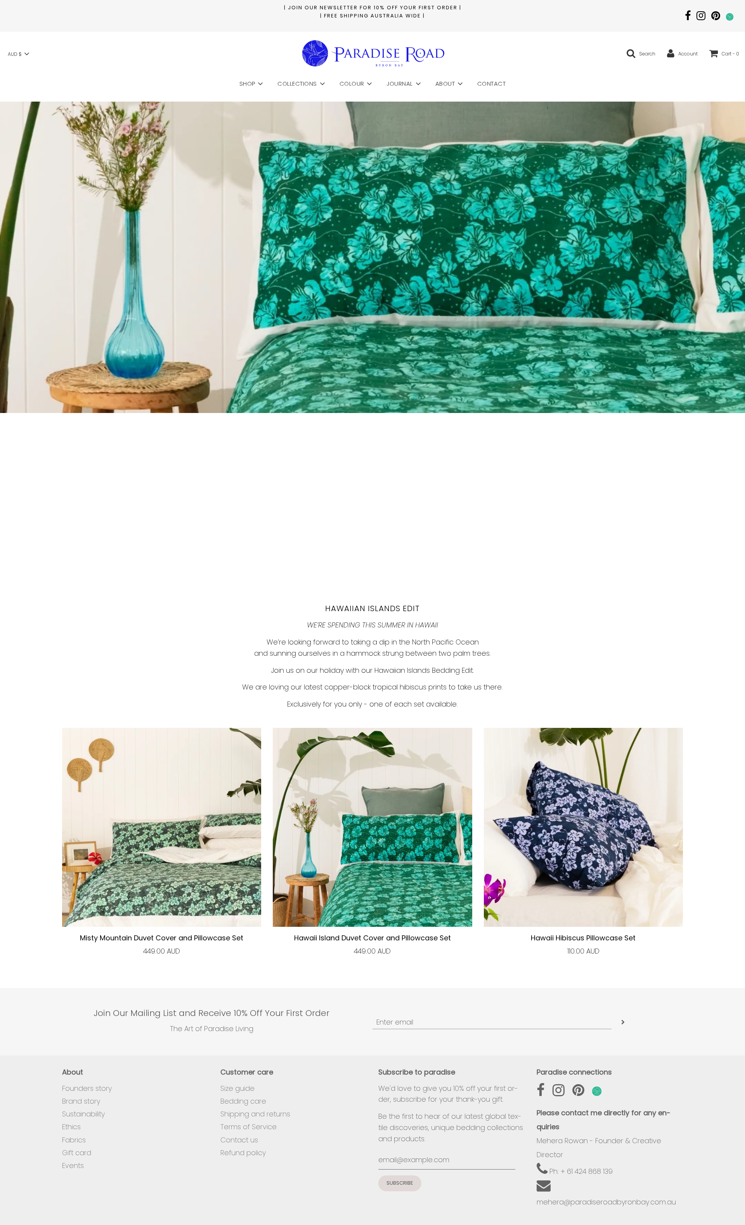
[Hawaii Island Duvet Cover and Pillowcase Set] (372, 827)
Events (73, 1165)
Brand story (81, 1101)
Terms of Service (248, 1127)
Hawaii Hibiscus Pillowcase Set (583, 938)
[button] (18, 54)
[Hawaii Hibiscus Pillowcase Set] (583, 827)
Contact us (239, 1140)
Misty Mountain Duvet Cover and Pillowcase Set (161, 938)
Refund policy (243, 1153)
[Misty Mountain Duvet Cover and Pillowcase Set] (161, 827)
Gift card (76, 1153)
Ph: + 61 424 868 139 (580, 1171)
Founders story (87, 1088)
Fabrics (74, 1140)
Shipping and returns (255, 1114)
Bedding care (243, 1101)
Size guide (237, 1088)
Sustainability (83, 1114)
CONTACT (491, 83)
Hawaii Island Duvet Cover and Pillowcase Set (372, 938)
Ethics (71, 1127)
